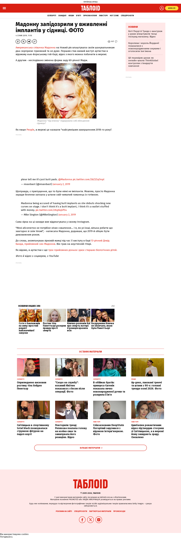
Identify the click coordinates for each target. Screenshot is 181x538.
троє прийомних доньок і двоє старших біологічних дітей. (82, 250)
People (30, 129)
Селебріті (51, 15)
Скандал (62, 15)
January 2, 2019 (61, 184)
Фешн (71, 15)
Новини (133, 26)
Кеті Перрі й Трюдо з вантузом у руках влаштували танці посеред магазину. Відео (145, 34)
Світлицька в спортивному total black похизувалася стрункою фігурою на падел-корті (33, 430)
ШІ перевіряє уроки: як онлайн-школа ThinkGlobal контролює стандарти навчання (143, 61)
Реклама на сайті (64, 511)
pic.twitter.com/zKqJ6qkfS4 (51, 209)
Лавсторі (103, 15)
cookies (25, 534)
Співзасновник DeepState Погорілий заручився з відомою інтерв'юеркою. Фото (108, 430)
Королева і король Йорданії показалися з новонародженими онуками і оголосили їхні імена (144, 47)
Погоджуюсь (6, 536)
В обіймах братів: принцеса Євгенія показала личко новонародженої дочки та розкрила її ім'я (109, 388)
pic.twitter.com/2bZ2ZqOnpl (88, 179)
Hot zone (114, 15)
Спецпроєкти (127, 15)
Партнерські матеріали (100, 511)
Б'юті (78, 15)
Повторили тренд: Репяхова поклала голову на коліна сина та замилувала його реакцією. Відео (71, 431)
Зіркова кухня (90, 15)
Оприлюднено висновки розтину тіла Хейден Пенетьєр (31, 385)
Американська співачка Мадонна (36, 47)
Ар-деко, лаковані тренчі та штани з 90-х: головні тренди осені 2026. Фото (146, 385)
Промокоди (119, 511)
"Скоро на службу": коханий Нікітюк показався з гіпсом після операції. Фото (70, 387)
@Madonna (65, 179)
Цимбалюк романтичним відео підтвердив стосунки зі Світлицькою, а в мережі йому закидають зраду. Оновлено (147, 431)
